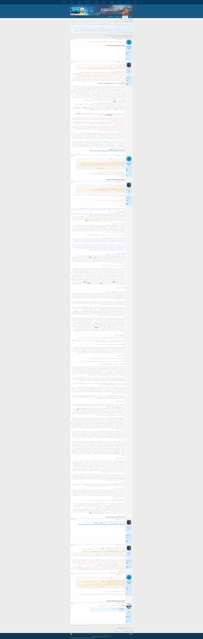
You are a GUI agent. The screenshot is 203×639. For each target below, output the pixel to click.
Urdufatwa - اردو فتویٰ (118, 608)
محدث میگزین (112, 2)
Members (110, 16)
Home (130, 16)
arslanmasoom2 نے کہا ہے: (117, 65)
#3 (71, 156)
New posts (130, 19)
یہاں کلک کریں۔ (111, 32)
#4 (71, 182)
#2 (71, 62)
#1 (71, 39)
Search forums (123, 19)
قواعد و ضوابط (101, 634)
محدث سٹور (135, 2)
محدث (140, 2)
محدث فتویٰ (119, 2)
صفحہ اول (75, 634)
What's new (118, 16)
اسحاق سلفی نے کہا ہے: (118, 159)
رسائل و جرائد (87, 2)
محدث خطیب (79, 2)
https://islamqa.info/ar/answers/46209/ (115, 517)
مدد (85, 634)
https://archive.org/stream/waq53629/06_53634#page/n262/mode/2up (107, 150)
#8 (71, 603)
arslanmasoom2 (127, 37)
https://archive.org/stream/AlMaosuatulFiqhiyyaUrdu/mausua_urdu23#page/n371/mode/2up (101, 524)
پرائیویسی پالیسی (92, 634)
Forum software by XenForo (101, 636)
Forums (125, 16)
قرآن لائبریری (95, 2)
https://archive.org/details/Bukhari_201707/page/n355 (111, 83)
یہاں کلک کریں (117, 25)
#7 (71, 574)
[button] (114, 17)
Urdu (130, 634)
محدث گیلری (71, 2)
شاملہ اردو (64, 2)
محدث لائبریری (127, 2)
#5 (71, 519)
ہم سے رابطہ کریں (111, 634)
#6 (71, 545)
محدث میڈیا (104, 2)
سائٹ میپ (80, 634)
